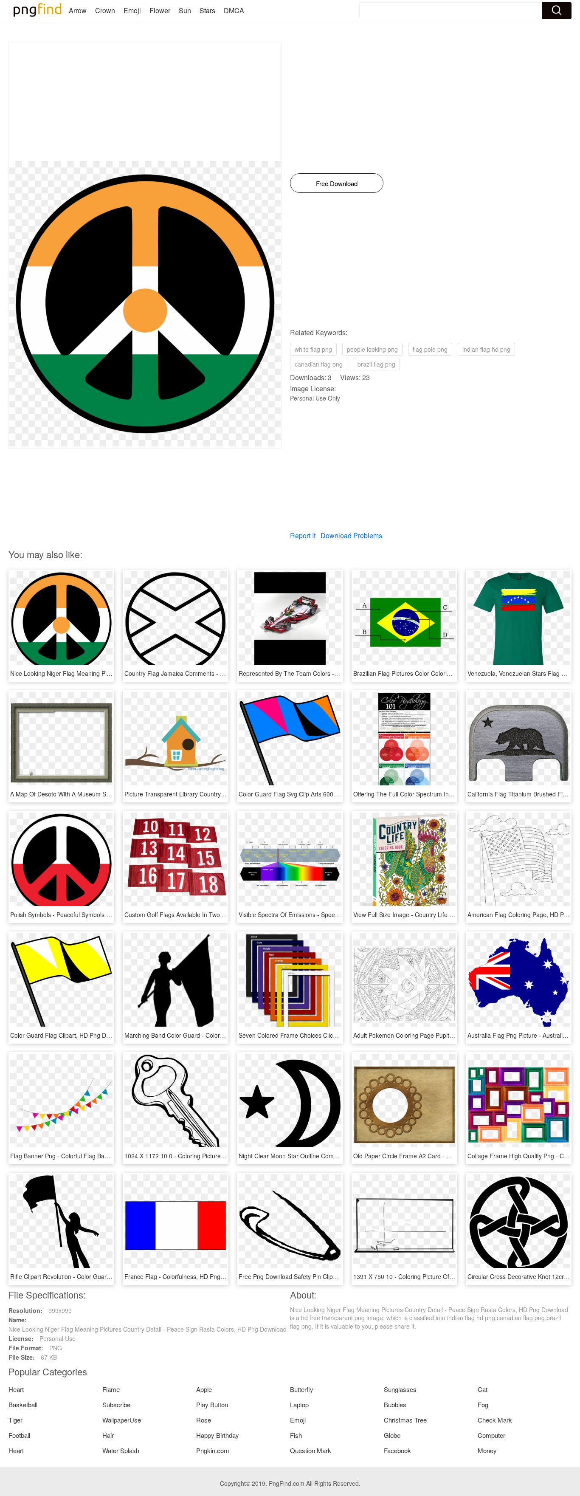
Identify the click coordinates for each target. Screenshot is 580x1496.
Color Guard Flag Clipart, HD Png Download (69, 1035)
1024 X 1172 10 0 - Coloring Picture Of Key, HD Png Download (208, 1156)
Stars (207, 10)
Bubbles (395, 1404)
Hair (108, 1435)
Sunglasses (400, 1389)
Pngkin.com (212, 1450)
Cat (482, 1389)
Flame (111, 1389)
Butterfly (301, 1389)
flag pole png (430, 349)
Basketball (22, 1404)
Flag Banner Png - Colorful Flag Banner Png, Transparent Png (93, 1156)
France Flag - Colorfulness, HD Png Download (186, 1276)
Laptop (299, 1404)
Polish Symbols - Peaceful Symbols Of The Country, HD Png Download (105, 914)
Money (487, 1450)
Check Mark (495, 1419)
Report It (302, 535)
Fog (483, 1404)
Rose (203, 1419)
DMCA (234, 10)
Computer (491, 1435)
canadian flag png (319, 364)
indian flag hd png (486, 349)
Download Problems (351, 535)
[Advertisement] (145, 101)
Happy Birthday (217, 1435)
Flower (159, 10)
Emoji (132, 10)
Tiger (15, 1419)
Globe (392, 1435)
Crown (105, 10)
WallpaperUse (121, 1419)
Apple (204, 1389)
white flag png (313, 349)
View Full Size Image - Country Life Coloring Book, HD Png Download (446, 914)
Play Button (212, 1404)
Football (19, 1435)
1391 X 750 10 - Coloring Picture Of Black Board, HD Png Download (444, 1276)
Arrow (78, 10)
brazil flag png (376, 364)
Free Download (337, 183)
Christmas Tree (405, 1419)
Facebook (397, 1450)
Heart (16, 1389)
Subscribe (116, 1404)
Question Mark (310, 1450)
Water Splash (120, 1450)
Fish (296, 1435)
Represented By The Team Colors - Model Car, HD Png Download (327, 673)
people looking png (372, 349)
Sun (185, 10)
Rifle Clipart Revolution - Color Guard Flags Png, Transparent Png (98, 1276)
